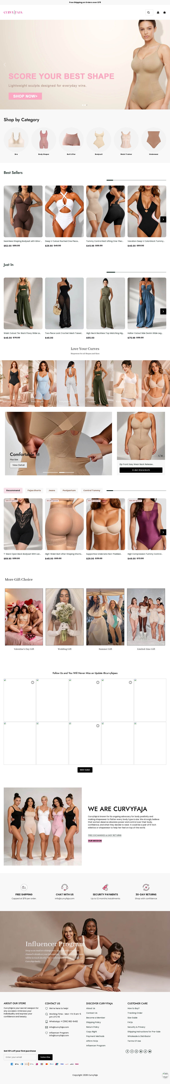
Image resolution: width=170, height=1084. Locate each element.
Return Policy (92, 1027)
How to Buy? (134, 1008)
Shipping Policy (93, 1022)
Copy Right (91, 1031)
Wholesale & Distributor (139, 1036)
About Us (90, 1008)
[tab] (82, 105)
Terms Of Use (134, 1041)
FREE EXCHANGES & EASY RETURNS (104, 835)
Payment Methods (95, 1036)
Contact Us (91, 1013)
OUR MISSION (95, 840)
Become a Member (95, 1017)
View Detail (18, 465)
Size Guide (132, 1017)
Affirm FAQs (92, 1041)
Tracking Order (135, 1013)
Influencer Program (95, 1045)
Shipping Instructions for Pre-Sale (144, 1031)
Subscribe (45, 1057)
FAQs (130, 1022)
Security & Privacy (136, 1027)
